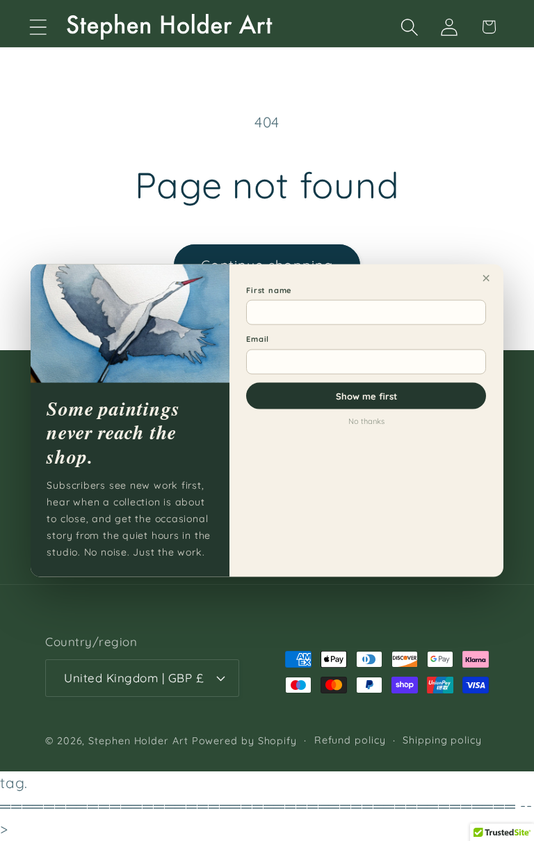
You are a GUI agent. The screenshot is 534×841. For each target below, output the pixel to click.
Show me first (366, 395)
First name (269, 289)
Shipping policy (442, 740)
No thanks (366, 420)
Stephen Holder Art (138, 740)
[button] (38, 27)
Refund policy (350, 740)
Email (257, 339)
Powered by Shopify (244, 740)
